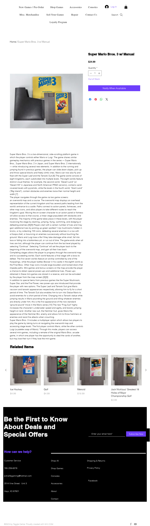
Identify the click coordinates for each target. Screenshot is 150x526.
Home (13, 41)
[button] (125, 7)
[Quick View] (25, 370)
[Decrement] (90, 73)
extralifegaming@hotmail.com (18, 475)
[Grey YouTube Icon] (135, 524)
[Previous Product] (6, 370)
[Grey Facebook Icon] (130, 524)
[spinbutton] (95, 73)
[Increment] (99, 73)
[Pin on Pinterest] (95, 99)
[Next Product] (146, 370)
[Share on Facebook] (90, 99)
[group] (76, 378)
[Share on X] (107, 99)
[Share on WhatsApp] (101, 99)
